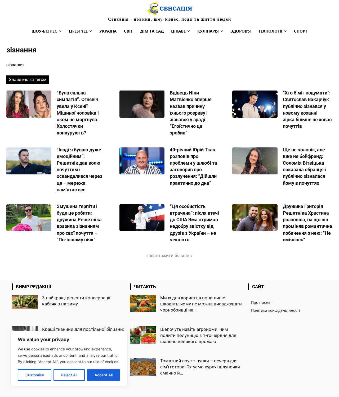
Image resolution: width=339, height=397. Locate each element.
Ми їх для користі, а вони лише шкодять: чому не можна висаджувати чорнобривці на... (201, 304)
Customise (34, 375)
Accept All (104, 375)
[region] (69, 358)
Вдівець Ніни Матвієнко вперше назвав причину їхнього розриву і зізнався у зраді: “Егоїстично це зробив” (191, 113)
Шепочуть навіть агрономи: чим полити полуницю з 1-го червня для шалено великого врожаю (198, 335)
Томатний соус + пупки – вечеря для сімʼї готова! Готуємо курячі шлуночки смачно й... (200, 367)
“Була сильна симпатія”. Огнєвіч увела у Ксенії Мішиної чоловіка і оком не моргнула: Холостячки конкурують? (78, 113)
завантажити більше (167, 255)
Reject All (69, 375)
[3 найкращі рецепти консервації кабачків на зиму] (25, 302)
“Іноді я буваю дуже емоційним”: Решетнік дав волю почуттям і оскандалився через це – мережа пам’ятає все (79, 169)
